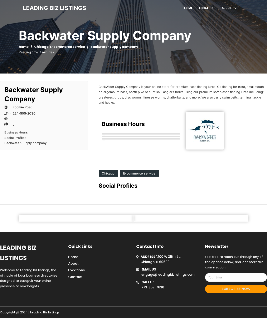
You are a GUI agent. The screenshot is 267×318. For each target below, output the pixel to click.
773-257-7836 (152, 287)
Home (188, 8)
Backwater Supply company (25, 143)
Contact (75, 276)
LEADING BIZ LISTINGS (54, 8)
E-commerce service (67, 47)
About (73, 263)
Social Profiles (15, 138)
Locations (207, 8)
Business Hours (16, 132)
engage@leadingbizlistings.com (168, 274)
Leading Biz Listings (18, 253)
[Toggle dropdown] (235, 8)
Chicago (41, 47)
